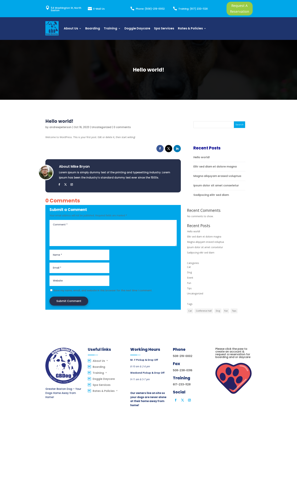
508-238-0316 (182, 370)
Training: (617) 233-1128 (193, 8)
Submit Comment (68, 301)
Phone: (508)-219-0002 (150, 8)
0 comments (122, 127)
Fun (189, 283)
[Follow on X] (168, 148)
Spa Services (164, 28)
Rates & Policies (190, 28)
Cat (189, 267)
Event (190, 277)
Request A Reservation (239, 8)
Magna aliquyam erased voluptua (217, 176)
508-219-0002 (182, 356)
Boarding (92, 28)
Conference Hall (204, 310)
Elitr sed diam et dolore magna (215, 167)
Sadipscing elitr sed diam (211, 195)
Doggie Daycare (137, 28)
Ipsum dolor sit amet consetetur (216, 185)
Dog (189, 272)
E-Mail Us (99, 8)
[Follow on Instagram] (71, 184)
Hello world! (201, 157)
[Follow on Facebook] (160, 148)
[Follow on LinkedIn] (177, 148)
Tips (189, 288)
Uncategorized (101, 127)
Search (239, 124)
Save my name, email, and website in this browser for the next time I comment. (103, 290)
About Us (71, 28)
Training (110, 28)
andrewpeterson (60, 127)
